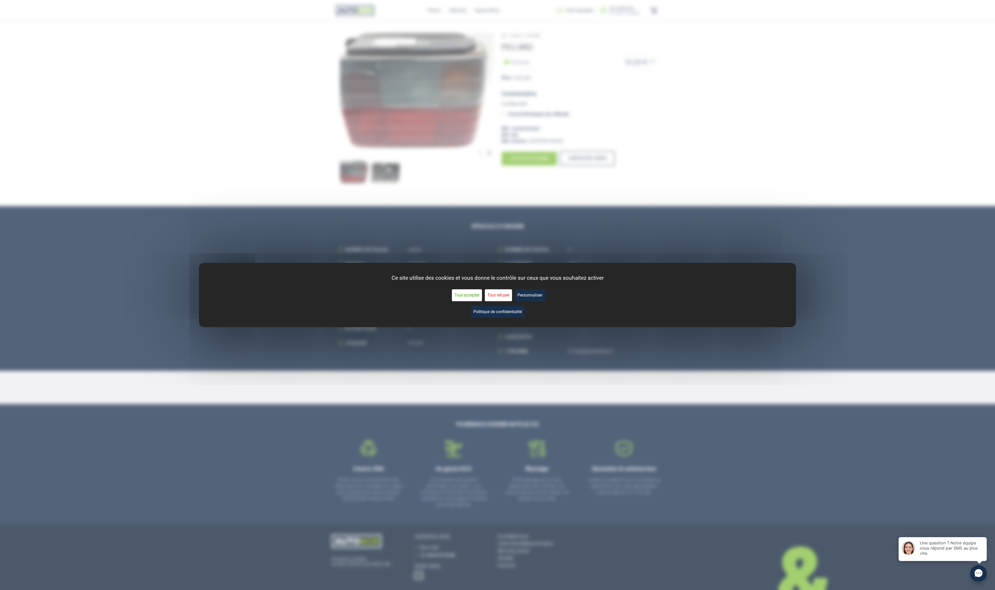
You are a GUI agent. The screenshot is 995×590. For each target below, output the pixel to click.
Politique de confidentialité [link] (497, 311)
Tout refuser (498, 295)
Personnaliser (529, 295)
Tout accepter (466, 295)
